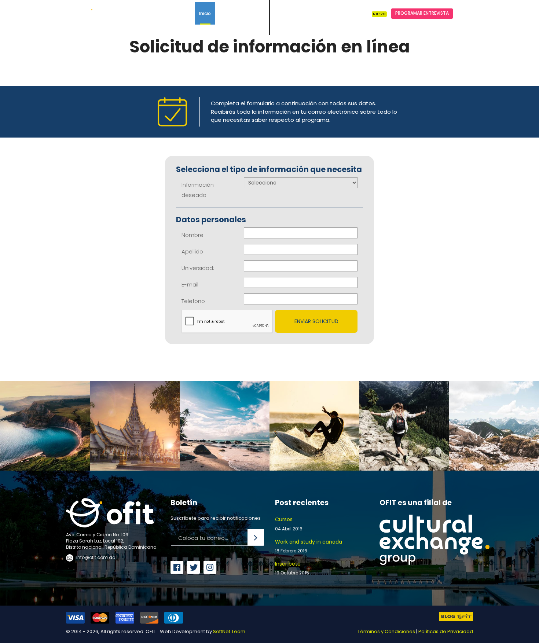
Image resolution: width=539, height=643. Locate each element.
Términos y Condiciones (386, 631)
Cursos (288, 523)
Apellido (192, 251)
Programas (282, 13)
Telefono (193, 301)
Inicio (205, 13)
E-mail (190, 284)
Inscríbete (292, 568)
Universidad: (198, 268)
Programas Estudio (330, 13)
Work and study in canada (308, 546)
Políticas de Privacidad (445, 631)
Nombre (192, 235)
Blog (373, 13)
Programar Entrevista (422, 13)
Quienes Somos (238, 13)
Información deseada (198, 190)
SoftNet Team (229, 631)
